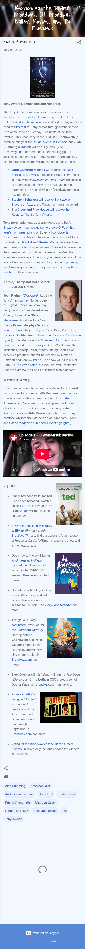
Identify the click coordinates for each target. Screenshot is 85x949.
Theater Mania (48, 242)
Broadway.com (13, 152)
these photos (61, 257)
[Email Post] (5, 777)
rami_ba (52, 941)
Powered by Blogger (45, 933)
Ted (26, 511)
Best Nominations (32, 122)
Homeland (46, 794)
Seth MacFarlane (45, 810)
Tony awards (13, 819)
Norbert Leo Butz (16, 810)
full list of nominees (40, 117)
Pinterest (20, 127)
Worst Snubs (59, 122)
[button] (79, 43)
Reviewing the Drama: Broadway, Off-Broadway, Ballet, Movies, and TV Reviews (43, 18)
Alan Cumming (15, 786)
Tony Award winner (16, 300)
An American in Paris (19, 794)
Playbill (27, 242)
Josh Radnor (66, 794)
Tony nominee (30, 393)
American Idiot (22, 694)
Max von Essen (45, 802)
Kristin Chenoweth (17, 802)
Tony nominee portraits (61, 262)
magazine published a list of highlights (39, 423)
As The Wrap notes (24, 365)
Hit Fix (20, 506)
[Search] (79, 8)
